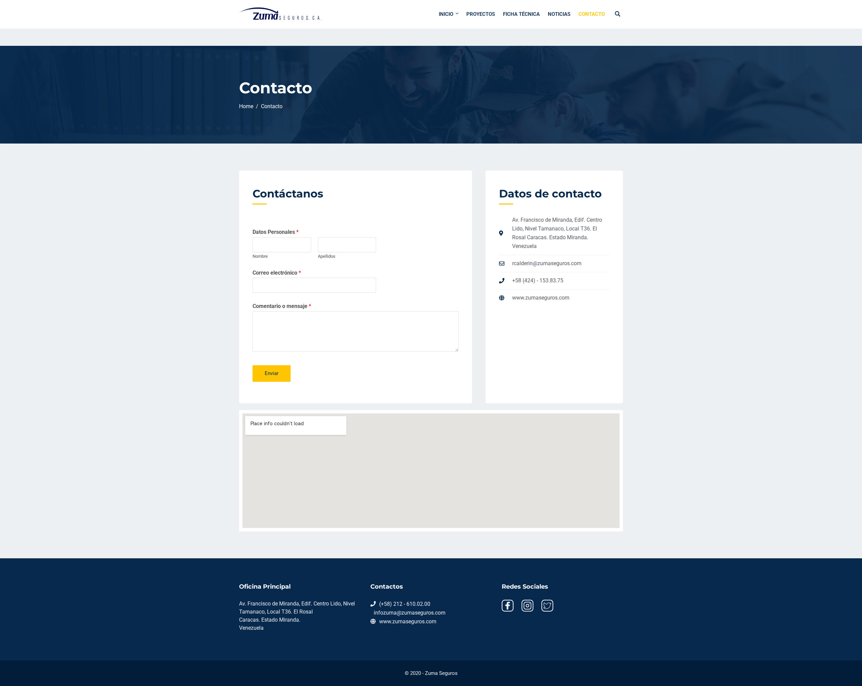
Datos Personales (276, 232)
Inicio (446, 14)
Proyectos (480, 14)
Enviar (271, 373)
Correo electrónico (277, 273)
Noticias (559, 14)
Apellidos (326, 256)
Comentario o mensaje (282, 306)
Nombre (260, 256)
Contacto (591, 14)
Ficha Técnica (521, 14)
